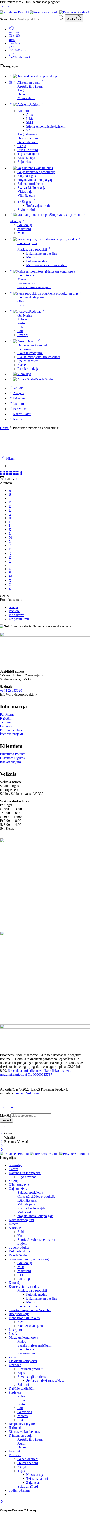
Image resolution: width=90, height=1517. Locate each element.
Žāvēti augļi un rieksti (32, 1377)
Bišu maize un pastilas (41, 253)
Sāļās (21, 1373)
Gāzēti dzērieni (27, 142)
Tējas (21, 1471)
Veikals (18, 388)
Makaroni (24, 229)
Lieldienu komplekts (23, 1361)
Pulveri (22, 327)
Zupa (27, 374)
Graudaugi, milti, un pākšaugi (29, 1259)
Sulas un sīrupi (27, 150)
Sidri (29, 122)
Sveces (22, 365)
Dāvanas (19, 398)
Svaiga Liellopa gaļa (31, 187)
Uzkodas (15, 1365)
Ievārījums (16, 1330)
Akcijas (18, 393)
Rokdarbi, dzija (28, 369)
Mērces (22, 319)
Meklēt (71, 19)
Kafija (21, 146)
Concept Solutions (26, 1093)
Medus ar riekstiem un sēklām (46, 265)
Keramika (24, 349)
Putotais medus (36, 261)
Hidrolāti (15, 1427)
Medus (31, 257)
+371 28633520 (11, 690)
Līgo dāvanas (26, 1177)
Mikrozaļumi (26, 98)
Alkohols (23, 111)
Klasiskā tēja (26, 158)
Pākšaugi (23, 1279)
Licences (6, 726)
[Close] (16, 479)
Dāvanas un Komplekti (33, 345)
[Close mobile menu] (1, 1150)
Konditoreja (25, 275)
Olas (20, 301)
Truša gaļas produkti (40, 205)
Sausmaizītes (26, 283)
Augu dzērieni (27, 134)
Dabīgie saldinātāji (21, 1388)
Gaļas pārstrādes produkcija (36, 172)
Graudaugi (24, 225)
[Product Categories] (12, 36)
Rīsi (20, 1275)
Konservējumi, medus (62, 239)
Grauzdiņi (15, 1165)
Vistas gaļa (24, 191)
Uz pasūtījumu (19, 619)
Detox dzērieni (27, 138)
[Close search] (4, 1129)
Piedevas (35, 311)
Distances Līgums (12, 758)
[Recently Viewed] (12, 1111)
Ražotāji (18, 419)
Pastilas (14, 1333)
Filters (9, 458)
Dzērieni (34, 104)
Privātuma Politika (12, 754)
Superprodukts (19, 1247)
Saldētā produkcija (30, 183)
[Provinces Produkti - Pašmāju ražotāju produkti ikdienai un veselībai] (44, 12)
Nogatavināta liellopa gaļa (35, 180)
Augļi (21, 90)
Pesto (21, 323)
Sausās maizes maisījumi (34, 287)
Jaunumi (19, 403)
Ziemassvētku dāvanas (24, 1431)
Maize (21, 279)
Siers (20, 305)
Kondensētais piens (30, 297)
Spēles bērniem (27, 361)
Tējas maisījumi (28, 154)
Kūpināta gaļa (27, 176)
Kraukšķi (15, 1282)
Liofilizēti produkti (30, 1369)
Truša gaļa (24, 202)
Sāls (20, 331)
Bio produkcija (47, 76)
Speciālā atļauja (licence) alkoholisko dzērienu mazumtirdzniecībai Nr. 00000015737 (35, 1072)
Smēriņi (22, 335)
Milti (20, 233)
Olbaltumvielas (19, 1185)
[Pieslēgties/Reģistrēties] (11, 29)
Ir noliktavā (16, 615)
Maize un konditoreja (60, 271)
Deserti (14, 1224)
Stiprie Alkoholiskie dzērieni (45, 126)
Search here (8, 19)
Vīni (29, 130)
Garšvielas (24, 315)
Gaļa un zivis (44, 168)
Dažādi (31, 341)
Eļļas (20, 1420)
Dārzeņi (22, 94)
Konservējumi (27, 243)
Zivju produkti (27, 209)
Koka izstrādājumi (30, 353)
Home (4, 428)
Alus (29, 114)
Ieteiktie (14, 611)
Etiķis (21, 1400)
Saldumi (23, 1384)
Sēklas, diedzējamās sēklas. (45, 1380)
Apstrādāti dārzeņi (30, 86)
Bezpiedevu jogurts (22, 1424)
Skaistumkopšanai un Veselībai (38, 357)
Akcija (13, 607)
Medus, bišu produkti (32, 249)
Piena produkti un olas (62, 293)
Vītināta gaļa (26, 195)
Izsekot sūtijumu (11, 762)
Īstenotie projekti (11, 734)
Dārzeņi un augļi (28, 82)
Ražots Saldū (44, 379)
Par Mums (20, 409)
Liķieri (30, 118)
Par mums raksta (11, 730)
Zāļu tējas (24, 161)
